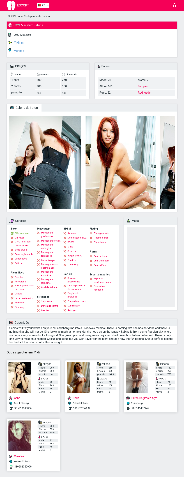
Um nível (19, 237)
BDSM (71, 242)
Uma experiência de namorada (76, 287)
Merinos (18, 51)
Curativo (72, 260)
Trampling (73, 264)
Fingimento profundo (73, 295)
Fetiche (18, 263)
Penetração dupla (24, 254)
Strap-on (72, 251)
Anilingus (72, 310)
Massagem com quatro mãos (49, 266)
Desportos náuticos (99, 288)
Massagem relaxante (47, 281)
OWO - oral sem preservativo (23, 243)
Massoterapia (48, 260)
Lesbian (45, 310)
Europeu (143, 86)
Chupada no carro (77, 301)
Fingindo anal (101, 237)
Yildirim (18, 42)
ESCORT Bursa (15, 16)
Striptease (46, 301)
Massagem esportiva (47, 273)
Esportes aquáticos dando (103, 280)
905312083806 (22, 34)
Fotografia (20, 281)
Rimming (19, 307)
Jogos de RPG (75, 255)
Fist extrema (100, 242)
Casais (18, 293)
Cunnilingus (74, 305)
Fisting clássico (102, 233)
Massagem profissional (47, 234)
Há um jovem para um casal (24, 287)
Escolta (19, 277)
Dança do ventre (49, 305)
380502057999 (81, 408)
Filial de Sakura (49, 287)
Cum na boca (100, 256)
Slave (70, 246)
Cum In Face (100, 265)
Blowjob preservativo (74, 280)
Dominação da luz (77, 237)
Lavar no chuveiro (24, 298)
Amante (72, 233)
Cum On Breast (101, 260)
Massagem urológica (47, 246)
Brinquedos (21, 258)
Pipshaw (19, 302)
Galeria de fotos (26, 108)
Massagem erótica (51, 240)
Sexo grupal (21, 249)
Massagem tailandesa (47, 254)
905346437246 (140, 408)
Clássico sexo (22, 233)
